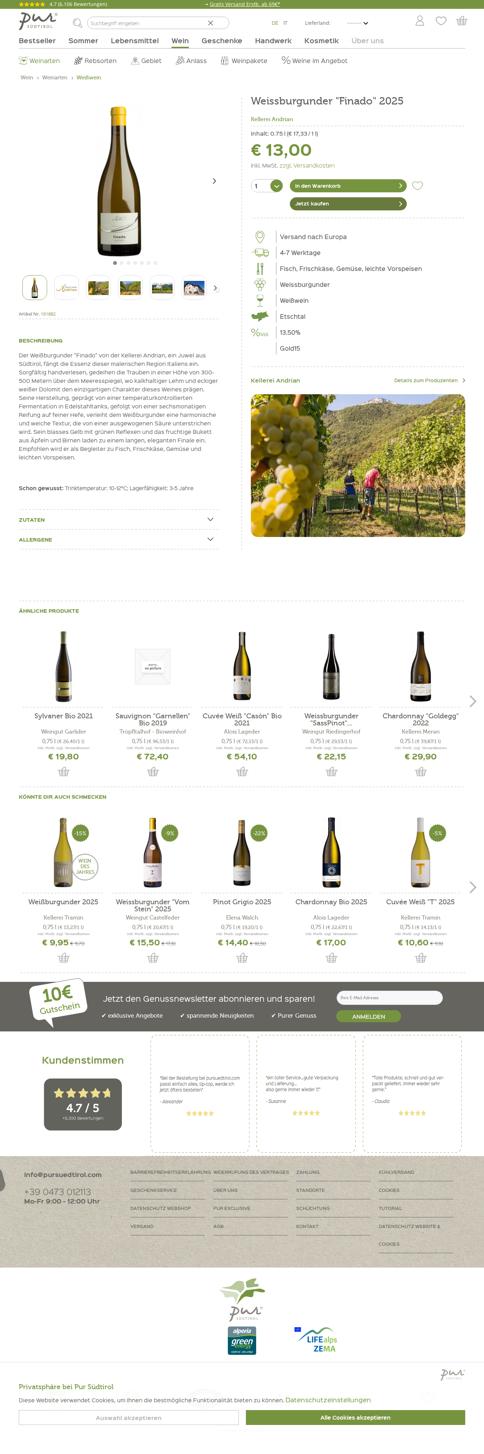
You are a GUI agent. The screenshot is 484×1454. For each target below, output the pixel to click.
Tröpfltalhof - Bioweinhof (152, 732)
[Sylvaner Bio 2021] (63, 666)
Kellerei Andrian (272, 119)
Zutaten (32, 519)
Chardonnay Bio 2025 (331, 902)
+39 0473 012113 (57, 1191)
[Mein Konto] (420, 21)
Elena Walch (242, 918)
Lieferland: (318, 22)
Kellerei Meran (421, 732)
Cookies (389, 1190)
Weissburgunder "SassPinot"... (331, 720)
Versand (141, 1226)
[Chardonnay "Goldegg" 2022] (420, 666)
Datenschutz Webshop (160, 1208)
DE (275, 22)
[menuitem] (419, 21)
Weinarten (44, 60)
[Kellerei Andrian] (358, 465)
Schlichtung (313, 1208)
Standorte (310, 1190)
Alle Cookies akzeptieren (355, 1417)
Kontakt (307, 1226)
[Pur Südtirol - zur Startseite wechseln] (38, 21)
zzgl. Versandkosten (307, 165)
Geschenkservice (153, 1190)
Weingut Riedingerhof (331, 732)
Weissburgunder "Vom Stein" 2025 (153, 906)
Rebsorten (101, 60)
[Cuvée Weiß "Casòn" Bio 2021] (242, 666)
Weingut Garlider (63, 732)
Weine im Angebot (320, 60)
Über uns (225, 1190)
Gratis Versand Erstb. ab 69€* (245, 4)
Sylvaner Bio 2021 (63, 716)
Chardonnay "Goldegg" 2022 (421, 720)
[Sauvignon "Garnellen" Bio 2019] (153, 666)
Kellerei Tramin (63, 918)
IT (285, 22)
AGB (218, 1226)
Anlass (196, 60)
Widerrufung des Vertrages (251, 1172)
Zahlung (308, 1172)
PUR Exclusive (232, 1208)
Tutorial (390, 1208)
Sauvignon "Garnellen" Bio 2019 (153, 720)
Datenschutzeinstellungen (328, 1399)
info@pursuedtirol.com (63, 1174)
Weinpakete (250, 60)
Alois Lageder (242, 732)
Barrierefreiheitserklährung (170, 1172)
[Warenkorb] (465, 21)
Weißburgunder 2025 (63, 902)
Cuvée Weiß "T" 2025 (420, 902)
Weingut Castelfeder (153, 918)
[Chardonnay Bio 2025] (331, 852)
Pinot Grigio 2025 (242, 902)
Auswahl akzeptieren (129, 1418)
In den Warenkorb (318, 185)
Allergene (35, 539)
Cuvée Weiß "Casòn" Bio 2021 (242, 720)
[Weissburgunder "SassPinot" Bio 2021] (331, 666)
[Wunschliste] (441, 21)
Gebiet (151, 60)
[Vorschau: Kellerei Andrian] (66, 287)
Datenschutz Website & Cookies (409, 1235)
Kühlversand (396, 1172)
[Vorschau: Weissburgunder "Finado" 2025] (34, 287)
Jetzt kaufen (312, 203)
